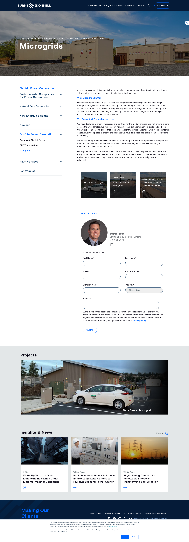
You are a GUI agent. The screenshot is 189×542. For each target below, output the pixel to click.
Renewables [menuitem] (27, 170)
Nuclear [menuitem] (25, 124)
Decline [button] (134, 537)
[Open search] (149, 5)
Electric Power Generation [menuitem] (37, 88)
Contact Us (162, 5)
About (140, 5)
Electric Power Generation (50, 38)
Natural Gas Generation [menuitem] (35, 106)
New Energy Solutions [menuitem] (34, 115)
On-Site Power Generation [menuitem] (37, 134)
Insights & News (113, 5)
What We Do (94, 5)
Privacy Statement (112, 513)
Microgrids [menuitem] (25, 150)
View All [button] (160, 433)
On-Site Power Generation (78, 38)
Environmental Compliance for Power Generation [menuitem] (37, 96)
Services (32, 38)
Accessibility (95, 513)
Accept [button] (125, 537)
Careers (129, 5)
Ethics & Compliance (132, 513)
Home (22, 38)
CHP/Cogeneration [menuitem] (29, 145)
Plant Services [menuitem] (29, 161)
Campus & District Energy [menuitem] (32, 140)
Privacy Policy (113, 526)
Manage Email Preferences (156, 513)
